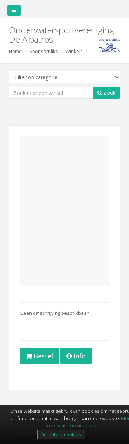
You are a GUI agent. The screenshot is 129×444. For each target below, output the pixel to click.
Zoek (108, 92)
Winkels (74, 51)
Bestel (42, 356)
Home (15, 51)
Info (79, 356)
